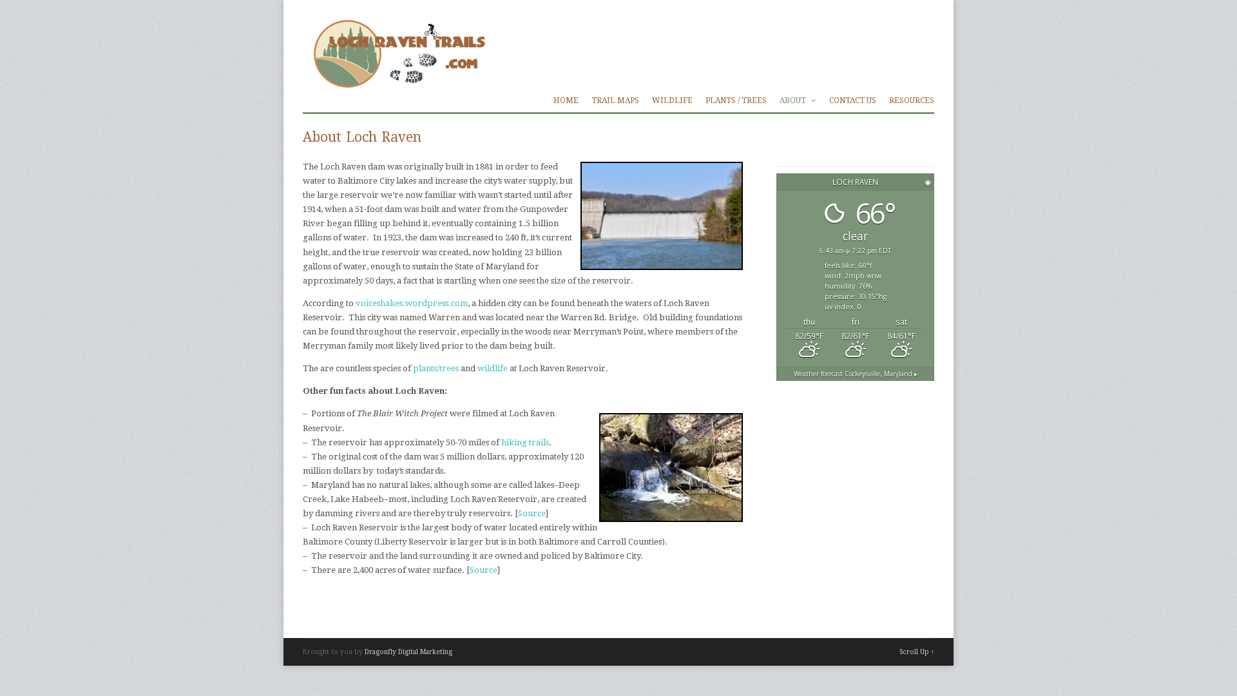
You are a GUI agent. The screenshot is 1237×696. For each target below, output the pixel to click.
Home (566, 100)
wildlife (493, 368)
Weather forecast (855, 373)
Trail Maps (615, 100)
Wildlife (672, 100)
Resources (911, 100)
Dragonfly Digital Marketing (408, 651)
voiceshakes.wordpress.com (412, 303)
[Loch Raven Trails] (397, 81)
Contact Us (852, 100)
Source (532, 513)
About (794, 100)
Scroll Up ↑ (916, 651)
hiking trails (525, 442)
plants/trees (436, 368)
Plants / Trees (736, 100)
